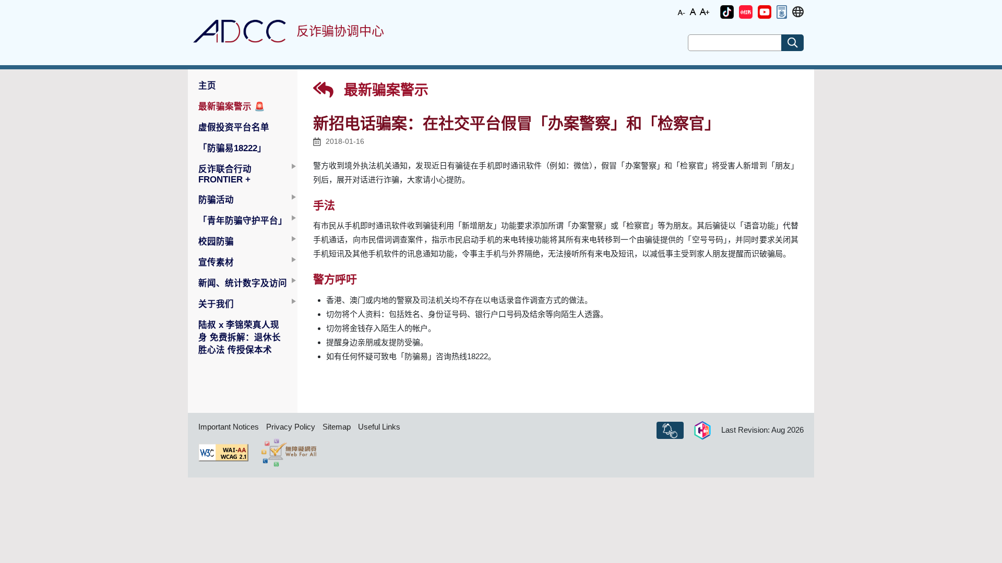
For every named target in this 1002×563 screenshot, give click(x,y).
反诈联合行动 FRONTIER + (225, 174)
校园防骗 (216, 241)
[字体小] (681, 11)
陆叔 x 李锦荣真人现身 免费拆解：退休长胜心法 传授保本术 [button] (239, 337)
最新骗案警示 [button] (231, 106)
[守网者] (702, 430)
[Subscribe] (670, 430)
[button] (727, 12)
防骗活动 (216, 199)
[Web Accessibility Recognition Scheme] (289, 452)
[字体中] (693, 11)
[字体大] (704, 11)
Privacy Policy (290, 426)
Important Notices (228, 426)
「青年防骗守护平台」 (242, 220)
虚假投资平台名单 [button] (233, 127)
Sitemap (337, 426)
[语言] (798, 12)
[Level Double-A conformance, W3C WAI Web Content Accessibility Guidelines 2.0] (223, 452)
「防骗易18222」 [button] (232, 148)
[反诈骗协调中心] (239, 31)
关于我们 (216, 304)
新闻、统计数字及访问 (242, 283)
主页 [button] (207, 85)
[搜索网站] (792, 42)
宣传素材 (216, 262)
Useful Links (379, 426)
